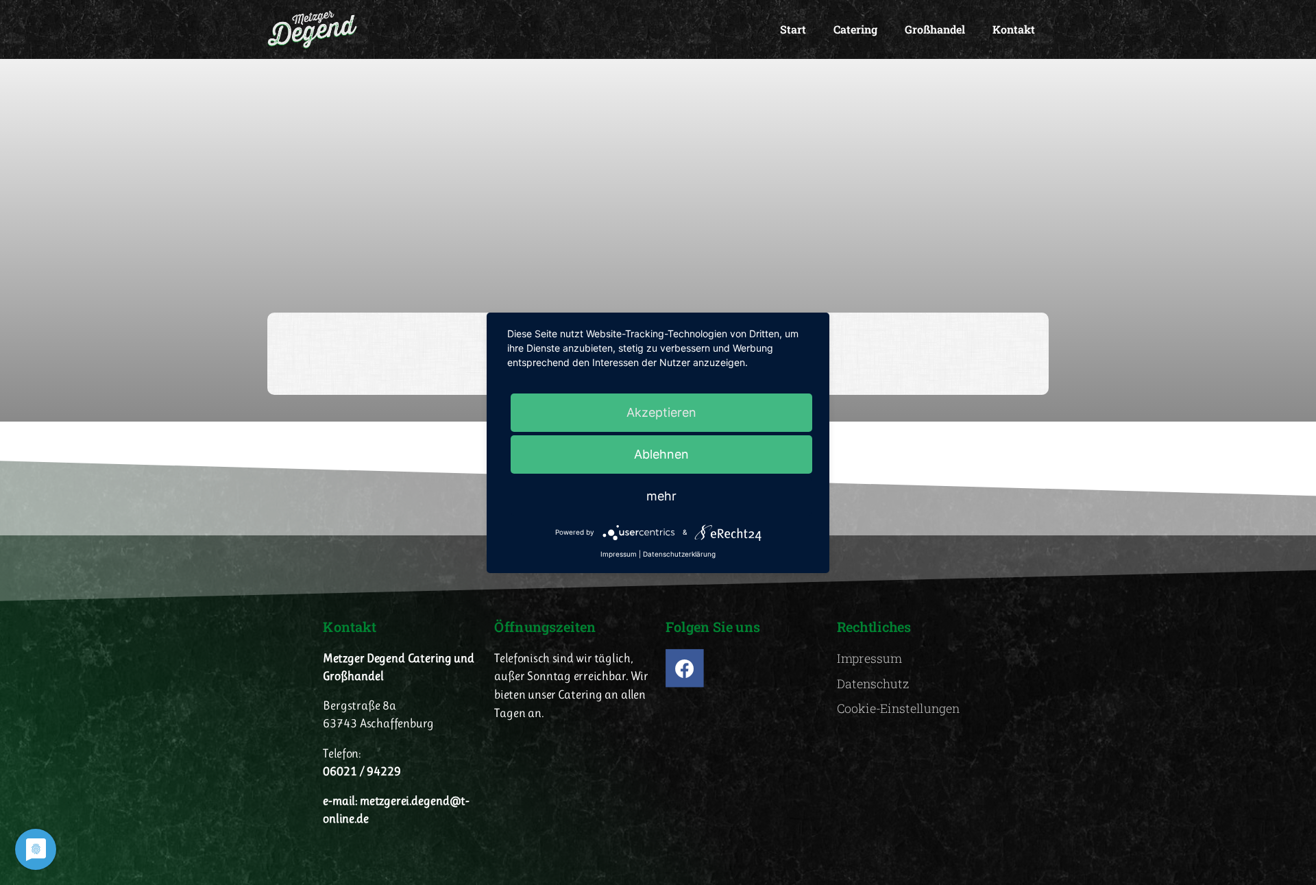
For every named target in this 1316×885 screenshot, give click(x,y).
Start (793, 29)
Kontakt (1013, 29)
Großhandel (935, 29)
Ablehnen (661, 454)
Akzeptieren (661, 412)
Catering (855, 29)
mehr (661, 496)
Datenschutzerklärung (679, 554)
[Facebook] (685, 668)
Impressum (618, 554)
